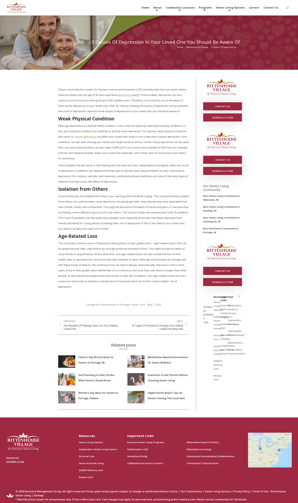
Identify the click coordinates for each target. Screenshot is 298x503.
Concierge (234, 322)
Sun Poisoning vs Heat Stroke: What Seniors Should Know (96, 377)
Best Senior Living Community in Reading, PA (221, 208)
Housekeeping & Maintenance (236, 336)
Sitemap (39, 495)
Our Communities (191, 491)
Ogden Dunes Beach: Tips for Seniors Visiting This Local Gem (166, 395)
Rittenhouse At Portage (115, 304)
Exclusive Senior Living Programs (226, 311)
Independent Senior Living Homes (98, 449)
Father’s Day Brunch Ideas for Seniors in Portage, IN (96, 359)
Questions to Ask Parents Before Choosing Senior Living (168, 377)
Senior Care (138, 304)
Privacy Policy (241, 491)
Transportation (236, 351)
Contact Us (12, 457)
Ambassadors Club (137, 449)
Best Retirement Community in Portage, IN (220, 230)
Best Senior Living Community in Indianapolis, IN (221, 219)
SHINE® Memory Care (91, 470)
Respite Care (218, 377)
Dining (226, 336)
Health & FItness (234, 309)
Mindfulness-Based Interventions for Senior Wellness (168, 359)
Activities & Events (227, 349)
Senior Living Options (91, 442)
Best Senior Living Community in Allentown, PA (221, 197)
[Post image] (66, 361)
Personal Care (87, 456)
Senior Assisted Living (91, 463)
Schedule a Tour (15, 461)
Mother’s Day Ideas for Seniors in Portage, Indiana (98, 395)
